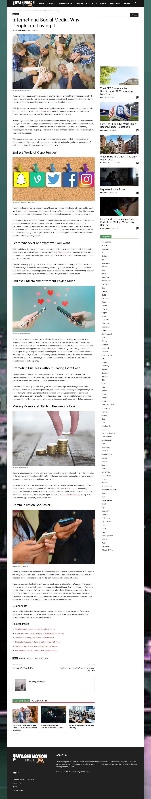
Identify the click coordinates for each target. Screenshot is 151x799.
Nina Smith (103, 130)
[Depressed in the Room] (119, 177)
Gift (103, 380)
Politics (104, 483)
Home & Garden (108, 405)
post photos (29, 211)
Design (104, 316)
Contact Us (17, 783)
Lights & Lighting (108, 433)
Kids (103, 419)
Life (103, 429)
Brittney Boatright (20, 30)
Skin (103, 497)
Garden (105, 376)
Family (104, 341)
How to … (105, 412)
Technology (115, 3)
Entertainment (66, 3)
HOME (41, 3)
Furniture (105, 362)
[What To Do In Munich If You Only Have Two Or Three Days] (119, 144)
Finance (105, 352)
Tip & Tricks (106, 522)
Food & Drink (107, 355)
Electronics (106, 327)
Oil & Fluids (106, 475)
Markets (105, 451)
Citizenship (106, 302)
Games (104, 369)
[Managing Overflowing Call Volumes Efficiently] (82, 714)
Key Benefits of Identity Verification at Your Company (77, 669)
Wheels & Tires (107, 550)
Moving (104, 465)
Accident (105, 245)
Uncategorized (107, 536)
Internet (29, 658)
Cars (103, 288)
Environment (107, 334)
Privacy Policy (18, 790)
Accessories (106, 242)
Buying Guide (107, 281)
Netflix (50, 348)
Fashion (105, 344)
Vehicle (104, 539)
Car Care (105, 284)
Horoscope (106, 408)
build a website (73, 494)
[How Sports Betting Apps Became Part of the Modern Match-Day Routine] (119, 206)
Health (89, 3)
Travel (127, 3)
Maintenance (107, 440)
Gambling (105, 366)
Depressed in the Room (113, 189)
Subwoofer (106, 511)
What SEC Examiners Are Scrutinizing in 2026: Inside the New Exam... (116, 91)
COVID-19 (105, 309)
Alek (101, 97)
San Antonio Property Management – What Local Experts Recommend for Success (25, 728)
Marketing (106, 447)
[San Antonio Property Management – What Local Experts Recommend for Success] (25, 714)
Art (103, 252)
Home (15, 11)
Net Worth (101, 3)
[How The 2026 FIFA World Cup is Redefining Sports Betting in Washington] (119, 111)
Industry (105, 415)
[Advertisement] (119, 42)
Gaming (79, 3)
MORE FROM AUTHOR (39, 701)
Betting (104, 256)
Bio (103, 259)
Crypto (104, 313)
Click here (46, 111)
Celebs (104, 291)
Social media (107, 500)
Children (105, 295)
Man (103, 444)
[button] (135, 4)
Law (103, 422)
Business (51, 3)
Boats (104, 274)
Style (103, 507)
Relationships (107, 486)
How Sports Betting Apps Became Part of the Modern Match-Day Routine (118, 222)
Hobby (104, 398)
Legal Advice (106, 426)
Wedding (105, 546)
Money (104, 458)
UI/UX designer (62, 252)
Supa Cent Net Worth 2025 (23, 668)
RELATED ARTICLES (21, 701)
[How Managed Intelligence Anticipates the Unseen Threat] (53, 714)
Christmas (106, 298)
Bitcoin (104, 267)
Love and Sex (107, 437)
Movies (104, 461)
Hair (103, 387)
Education (106, 323)
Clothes (105, 305)
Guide (104, 383)
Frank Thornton (105, 163)
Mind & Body (107, 454)
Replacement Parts (109, 490)
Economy (105, 320)
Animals (105, 249)
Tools (104, 529)
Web (103, 543)
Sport (104, 504)
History (104, 394)
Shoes (104, 493)
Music (104, 468)
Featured (105, 348)
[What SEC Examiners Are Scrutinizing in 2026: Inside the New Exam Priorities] (119, 75)
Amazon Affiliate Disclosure (23, 780)
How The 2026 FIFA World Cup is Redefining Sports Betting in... (118, 125)
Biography (106, 263)
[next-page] (17, 734)
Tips (46, 658)
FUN (103, 359)
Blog (103, 270)
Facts (104, 337)
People (104, 479)
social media (38, 658)
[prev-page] (14, 734)
